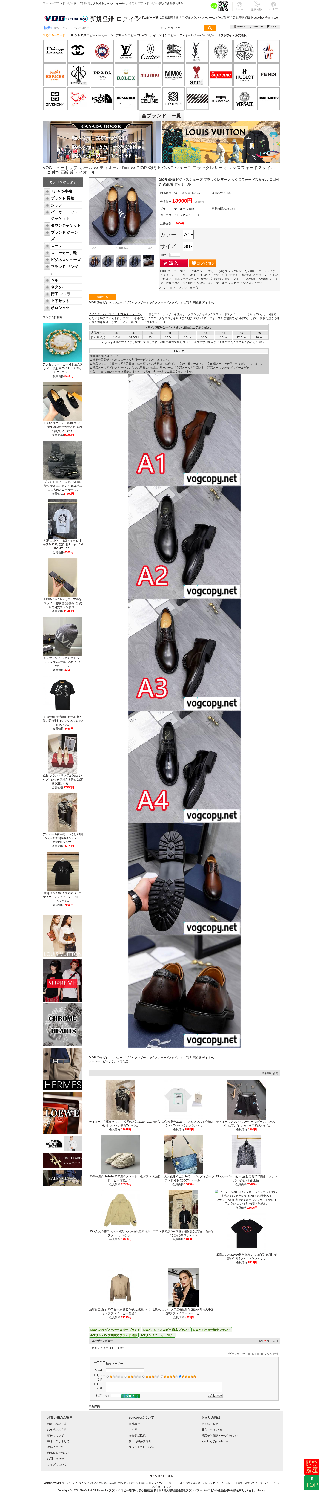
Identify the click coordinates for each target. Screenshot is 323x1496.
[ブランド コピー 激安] (66, 18)
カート (271, 27)
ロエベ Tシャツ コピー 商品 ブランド (166, 1329)
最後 (276, 1353)
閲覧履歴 (312, 1466)
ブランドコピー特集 (141, 1447)
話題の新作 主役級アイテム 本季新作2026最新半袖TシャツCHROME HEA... (63, 544)
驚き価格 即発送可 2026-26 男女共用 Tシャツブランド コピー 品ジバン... (63, 896)
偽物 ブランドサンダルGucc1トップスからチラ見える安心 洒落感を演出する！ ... (63, 779)
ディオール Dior (115, 167)
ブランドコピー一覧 (145, 17)
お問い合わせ (55, 1458)
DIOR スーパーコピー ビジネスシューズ (114, 314)
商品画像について (58, 1452)
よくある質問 (209, 1423)
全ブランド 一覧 (161, 115)
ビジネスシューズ (66, 260)
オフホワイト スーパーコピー (261, 1483)
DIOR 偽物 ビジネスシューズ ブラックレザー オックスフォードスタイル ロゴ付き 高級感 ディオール (152, 1057)
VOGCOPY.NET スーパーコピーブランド (66, 1483)
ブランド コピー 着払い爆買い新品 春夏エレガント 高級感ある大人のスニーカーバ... (63, 485)
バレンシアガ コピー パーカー (88, 35)
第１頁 (255, 1353)
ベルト (56, 280)
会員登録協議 (137, 1435)
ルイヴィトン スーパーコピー (169, 1483)
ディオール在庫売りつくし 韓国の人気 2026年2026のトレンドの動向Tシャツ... (63, 838)
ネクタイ (58, 287)
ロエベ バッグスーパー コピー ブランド (115, 1329)
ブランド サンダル (64, 270)
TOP (312, 1484)
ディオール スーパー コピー (197, 35)
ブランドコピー (148, 3)
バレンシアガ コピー (214, 1483)
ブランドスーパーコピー (205, 17)
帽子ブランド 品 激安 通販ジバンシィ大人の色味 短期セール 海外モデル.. (63, 661)
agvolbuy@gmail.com (267, 17)
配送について (55, 1435)
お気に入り (256, 27)
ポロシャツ (60, 308)
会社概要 (134, 1423)
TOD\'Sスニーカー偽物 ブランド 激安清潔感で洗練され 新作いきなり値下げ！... (63, 427)
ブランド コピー (119, 1490)
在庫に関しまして (58, 1441)
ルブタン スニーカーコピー (157, 1335)
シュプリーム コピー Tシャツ (128, 35)
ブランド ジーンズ (64, 235)
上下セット (60, 301)
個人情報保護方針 (140, 1441)
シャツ (56, 205)
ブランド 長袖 (62, 198)
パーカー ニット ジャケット (64, 215)
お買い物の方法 (57, 1423)
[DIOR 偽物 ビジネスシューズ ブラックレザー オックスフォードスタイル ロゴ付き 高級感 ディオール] (122, 211)
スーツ (56, 246)
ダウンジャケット (66, 225)
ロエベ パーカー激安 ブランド (212, 1329)
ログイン (128, 19)
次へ (269, 1353)
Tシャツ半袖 (61, 191)
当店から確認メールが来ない (219, 1435)
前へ (263, 1353)
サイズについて (57, 1464)
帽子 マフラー (62, 294)
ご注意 (133, 1429)
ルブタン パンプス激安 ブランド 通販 (113, 1335)
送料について (55, 1447)
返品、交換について (214, 1429)
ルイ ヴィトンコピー (163, 35)
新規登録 (102, 19)
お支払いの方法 (57, 1429)
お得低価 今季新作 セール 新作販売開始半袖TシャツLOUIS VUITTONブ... (63, 720)
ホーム (86, 167)
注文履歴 (240, 27)
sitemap (261, 1490)
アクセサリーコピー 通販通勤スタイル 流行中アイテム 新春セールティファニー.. (63, 368)
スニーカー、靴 (64, 253)
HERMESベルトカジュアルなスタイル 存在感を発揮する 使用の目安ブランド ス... (63, 603)
